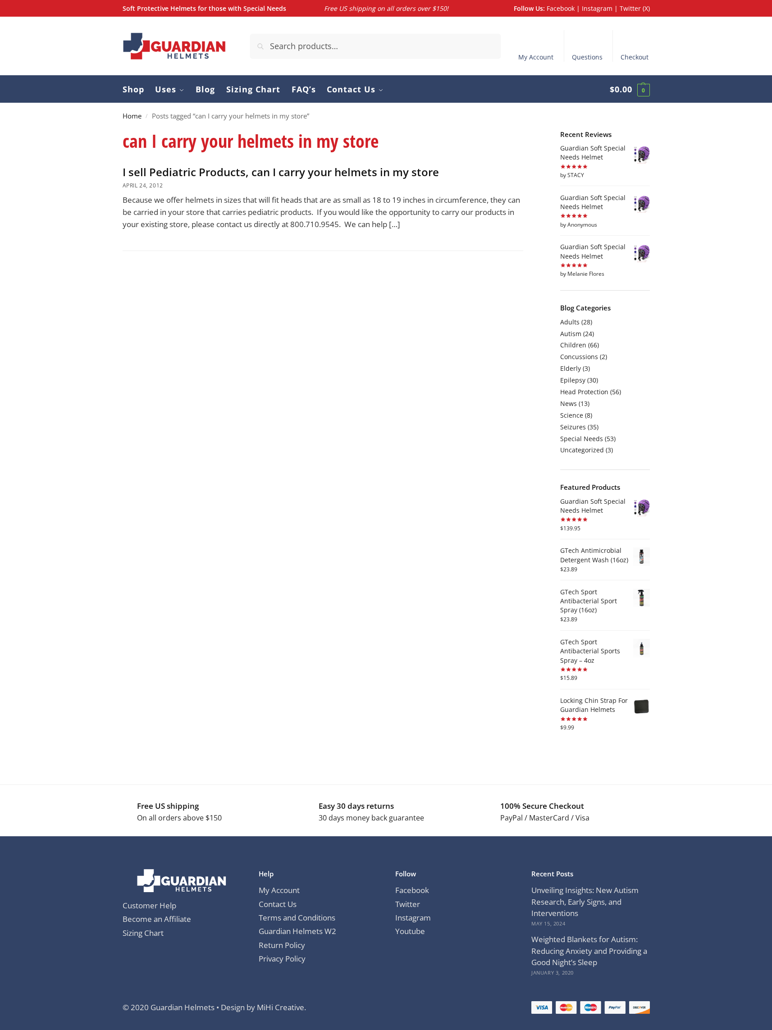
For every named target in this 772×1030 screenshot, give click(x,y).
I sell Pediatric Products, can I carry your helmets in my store (281, 171)
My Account (535, 57)
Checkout (635, 57)
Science (571, 415)
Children (573, 345)
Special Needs (581, 438)
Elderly (570, 368)
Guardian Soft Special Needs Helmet (593, 152)
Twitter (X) (635, 8)
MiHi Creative (280, 1007)
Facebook (561, 8)
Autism (570, 333)
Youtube (410, 931)
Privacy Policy (282, 958)
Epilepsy (572, 380)
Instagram (597, 8)
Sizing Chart (143, 933)
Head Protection (584, 391)
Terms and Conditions (297, 917)
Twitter (407, 904)
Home (132, 115)
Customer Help (149, 905)
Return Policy (282, 945)
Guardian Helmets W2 (297, 931)
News (568, 403)
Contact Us (278, 904)
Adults (570, 322)
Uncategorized (582, 450)
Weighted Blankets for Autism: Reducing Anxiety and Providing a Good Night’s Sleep (589, 950)
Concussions (579, 356)
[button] (630, 89)
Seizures (573, 427)
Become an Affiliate (157, 919)
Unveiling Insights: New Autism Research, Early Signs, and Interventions (585, 901)
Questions (587, 57)
